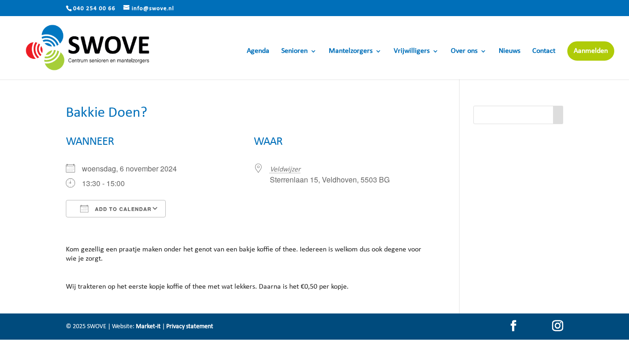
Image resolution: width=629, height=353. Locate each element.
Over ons (464, 51)
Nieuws (509, 51)
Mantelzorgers (351, 51)
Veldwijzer (285, 169)
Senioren (294, 51)
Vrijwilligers (412, 51)
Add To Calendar (122, 208)
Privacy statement (189, 326)
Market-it (148, 326)
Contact (543, 51)
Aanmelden (591, 51)
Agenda (258, 51)
